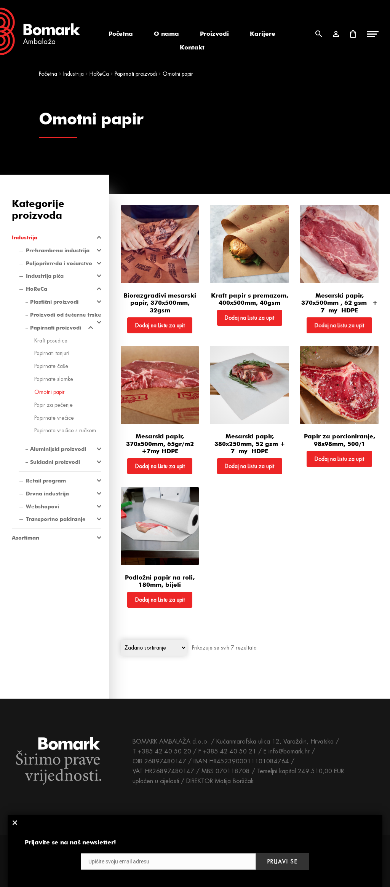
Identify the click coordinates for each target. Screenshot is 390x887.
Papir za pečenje (53, 404)
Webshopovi (42, 506)
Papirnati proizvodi (55, 328)
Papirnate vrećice (54, 417)
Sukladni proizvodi (55, 462)
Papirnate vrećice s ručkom (65, 430)
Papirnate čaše (51, 366)
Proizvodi (214, 33)
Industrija (24, 237)
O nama (166, 33)
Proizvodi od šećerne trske (65, 315)
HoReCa (36, 289)
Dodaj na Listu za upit (160, 325)
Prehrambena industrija (58, 250)
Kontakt (192, 47)
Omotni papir (49, 392)
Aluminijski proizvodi (58, 449)
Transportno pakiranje (56, 519)
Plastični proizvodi (54, 302)
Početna (121, 33)
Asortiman (25, 538)
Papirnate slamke (53, 379)
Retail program (46, 481)
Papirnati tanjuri (51, 353)
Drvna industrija (47, 493)
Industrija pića (45, 276)
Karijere (262, 33)
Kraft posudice (50, 340)
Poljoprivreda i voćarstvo (59, 263)
